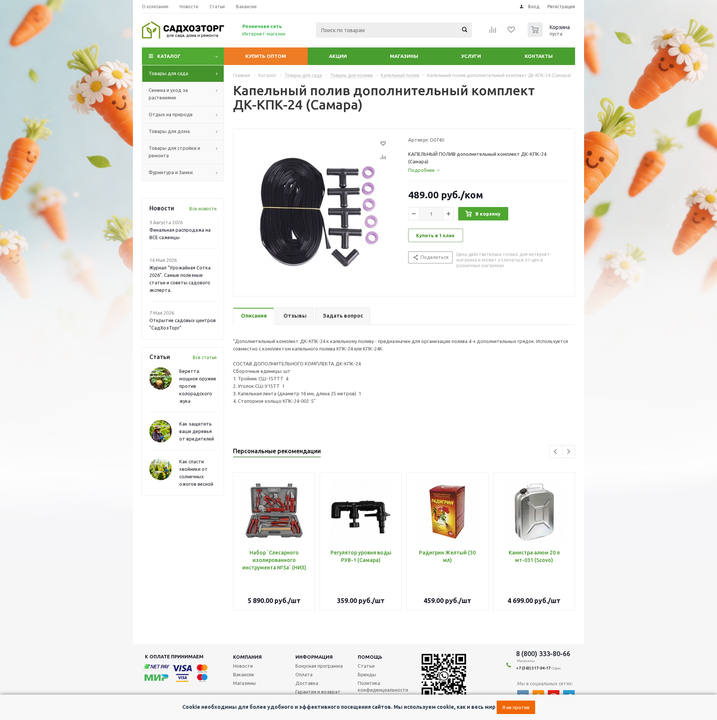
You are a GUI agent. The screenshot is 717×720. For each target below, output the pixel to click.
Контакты (539, 56)
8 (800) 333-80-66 (543, 653)
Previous (556, 451)
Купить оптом (265, 56)
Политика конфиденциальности (383, 686)
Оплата (304, 674)
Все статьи (205, 357)
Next (568, 451)
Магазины (404, 56)
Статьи (366, 665)
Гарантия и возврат (318, 691)
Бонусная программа (319, 665)
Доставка (306, 683)
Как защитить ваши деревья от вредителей (196, 431)
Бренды (367, 674)
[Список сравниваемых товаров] (493, 32)
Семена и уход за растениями (168, 93)
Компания (247, 656)
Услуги (471, 56)
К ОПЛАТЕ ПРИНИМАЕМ (174, 656)
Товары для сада (168, 73)
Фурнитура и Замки (171, 172)
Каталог (169, 56)
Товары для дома (169, 131)
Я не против (516, 707)
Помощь (370, 656)
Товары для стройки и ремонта (174, 151)
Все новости (203, 208)
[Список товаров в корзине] (549, 35)
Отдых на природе (171, 114)
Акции (338, 56)
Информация (314, 656)
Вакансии (243, 674)
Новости (243, 665)
